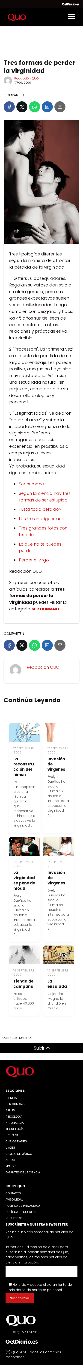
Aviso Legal (14, 1199)
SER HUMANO (15, 1104)
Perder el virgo (34, 560)
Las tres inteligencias (40, 518)
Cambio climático (19, 1153)
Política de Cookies (21, 1212)
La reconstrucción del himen (23, 766)
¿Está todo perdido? (40, 509)
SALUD (10, 1110)
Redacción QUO (26, 78)
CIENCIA (11, 1098)
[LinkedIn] (47, 106)
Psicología (14, 1116)
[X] (21, 106)
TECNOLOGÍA (15, 1129)
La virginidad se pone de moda (24, 880)
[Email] (59, 106)
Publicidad (14, 1218)
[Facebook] (9, 106)
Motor (11, 1166)
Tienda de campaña (23, 983)
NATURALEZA (15, 1122)
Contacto (13, 1193)
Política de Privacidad (23, 1206)
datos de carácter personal (39, 1290)
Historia (12, 1135)
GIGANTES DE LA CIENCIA (23, 1172)
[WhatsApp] (34, 106)
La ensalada (57, 983)
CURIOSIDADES (16, 1141)
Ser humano (31, 484)
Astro (10, 1160)
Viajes (10, 1147)
